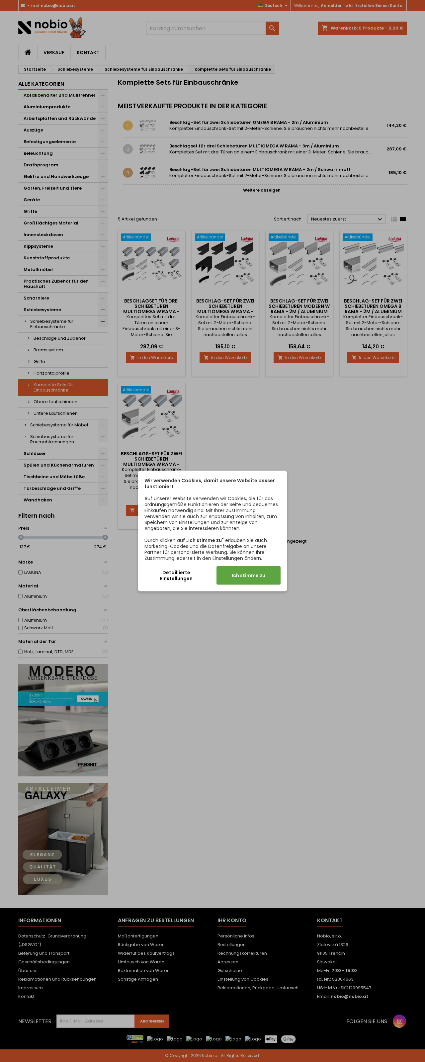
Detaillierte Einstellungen (176, 575)
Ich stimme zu (248, 575)
